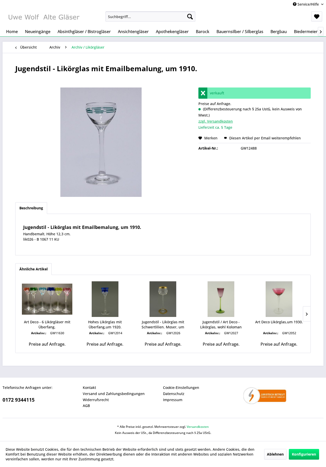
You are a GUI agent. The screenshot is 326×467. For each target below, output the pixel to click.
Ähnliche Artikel (33, 269)
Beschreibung (31, 208)
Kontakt (89, 387)
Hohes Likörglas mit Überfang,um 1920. (105, 324)
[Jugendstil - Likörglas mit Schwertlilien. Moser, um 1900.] (163, 299)
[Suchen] (190, 16)
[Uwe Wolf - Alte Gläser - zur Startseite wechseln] (43, 17)
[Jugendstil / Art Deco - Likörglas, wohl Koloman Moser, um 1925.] (221, 299)
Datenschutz (173, 393)
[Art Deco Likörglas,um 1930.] (279, 299)
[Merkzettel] (316, 16)
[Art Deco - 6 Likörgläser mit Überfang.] (47, 299)
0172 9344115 (19, 400)
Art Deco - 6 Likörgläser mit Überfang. (47, 324)
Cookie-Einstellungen (181, 387)
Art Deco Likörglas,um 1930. (279, 321)
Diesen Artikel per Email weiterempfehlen (264, 138)
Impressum (172, 399)
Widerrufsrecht (96, 399)
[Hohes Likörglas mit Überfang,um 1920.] (105, 299)
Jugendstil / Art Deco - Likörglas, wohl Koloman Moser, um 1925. (221, 324)
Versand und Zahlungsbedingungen (114, 393)
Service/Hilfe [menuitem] (308, 4)
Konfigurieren (304, 454)
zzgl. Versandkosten (215, 121)
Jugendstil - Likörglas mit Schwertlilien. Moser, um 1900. (163, 324)
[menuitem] (150, 16)
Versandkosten (198, 427)
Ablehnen (275, 454)
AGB (86, 405)
